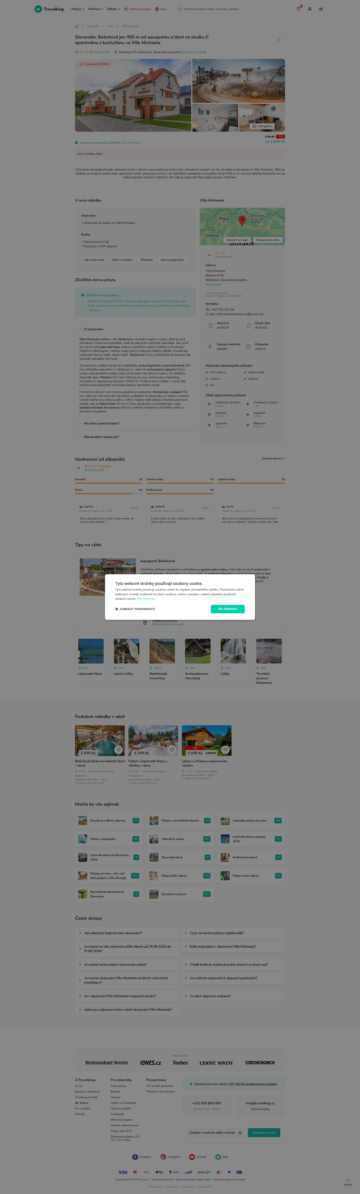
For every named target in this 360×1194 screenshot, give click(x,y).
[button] (135, 609)
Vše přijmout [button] (228, 609)
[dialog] (180, 597)
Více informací (146, 599)
